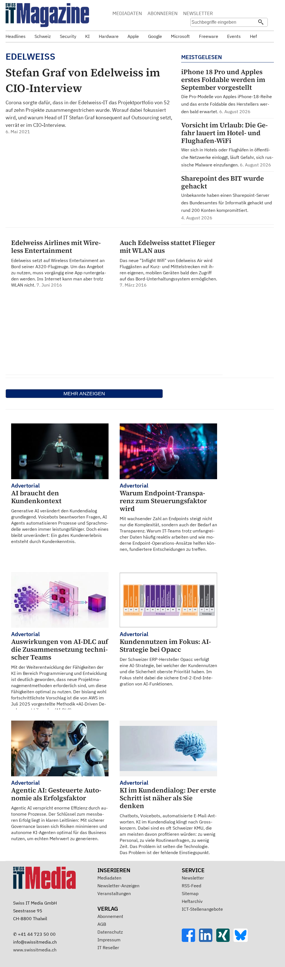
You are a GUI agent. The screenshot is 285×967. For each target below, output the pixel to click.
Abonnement (110, 916)
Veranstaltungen (114, 893)
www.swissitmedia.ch (34, 950)
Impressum (109, 939)
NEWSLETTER (198, 13)
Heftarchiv (192, 901)
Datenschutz (110, 932)
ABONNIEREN (163, 13)
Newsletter (193, 878)
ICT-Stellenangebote (202, 909)
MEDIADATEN (127, 13)
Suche (230, 14)
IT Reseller (108, 947)
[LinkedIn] (207, 940)
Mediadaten (109, 878)
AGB (101, 924)
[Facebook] (190, 940)
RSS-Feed (191, 885)
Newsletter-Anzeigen (118, 885)
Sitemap (190, 893)
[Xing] (225, 940)
